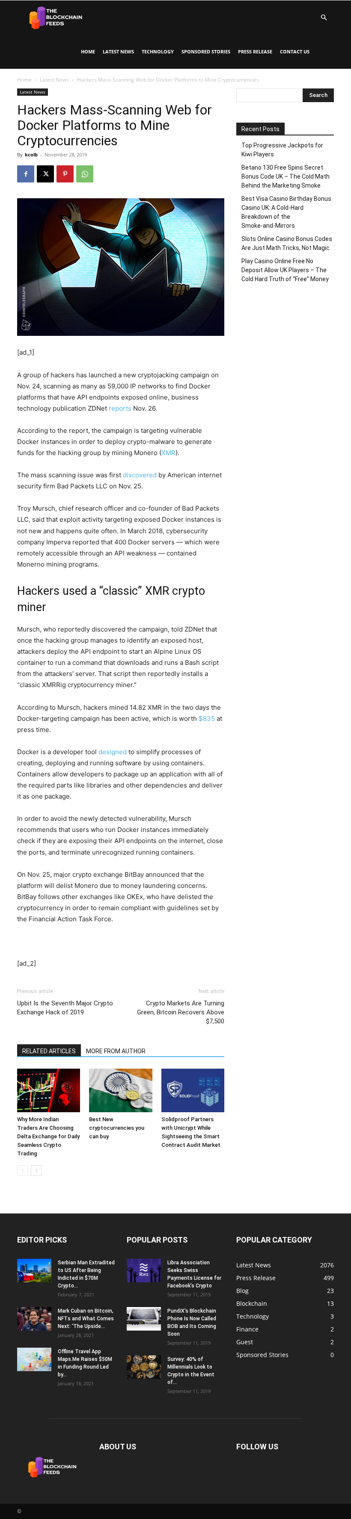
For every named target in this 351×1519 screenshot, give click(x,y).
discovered (140, 475)
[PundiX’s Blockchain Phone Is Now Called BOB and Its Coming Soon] (144, 1319)
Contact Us (294, 51)
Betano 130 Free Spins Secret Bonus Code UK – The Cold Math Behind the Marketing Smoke (285, 176)
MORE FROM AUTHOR (116, 1051)
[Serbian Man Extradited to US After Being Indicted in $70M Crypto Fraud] (34, 1270)
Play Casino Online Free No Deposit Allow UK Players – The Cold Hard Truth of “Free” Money (285, 270)
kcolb (31, 154)
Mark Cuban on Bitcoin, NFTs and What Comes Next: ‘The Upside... (86, 1318)
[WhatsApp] (84, 173)
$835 (207, 718)
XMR (168, 453)
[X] (45, 173)
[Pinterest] (65, 173)
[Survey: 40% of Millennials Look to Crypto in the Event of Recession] (144, 1367)
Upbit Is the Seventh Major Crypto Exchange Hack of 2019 (65, 1007)
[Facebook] (25, 173)
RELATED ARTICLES (49, 1051)
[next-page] (36, 1170)
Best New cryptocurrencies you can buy (116, 1128)
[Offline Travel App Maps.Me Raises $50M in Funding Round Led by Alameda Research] (34, 1359)
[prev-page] (22, 1170)
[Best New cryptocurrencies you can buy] (120, 1090)
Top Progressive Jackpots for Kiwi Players (282, 150)
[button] (323, 18)
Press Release (255, 51)
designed (112, 752)
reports (120, 408)
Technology (158, 51)
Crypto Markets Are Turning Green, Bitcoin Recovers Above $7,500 (180, 1012)
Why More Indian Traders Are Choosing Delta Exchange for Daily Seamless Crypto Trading (48, 1136)
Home (88, 51)
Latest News (118, 51)
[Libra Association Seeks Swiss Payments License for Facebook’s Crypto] (144, 1270)
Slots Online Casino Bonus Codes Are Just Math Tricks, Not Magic (286, 243)
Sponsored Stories (205, 51)
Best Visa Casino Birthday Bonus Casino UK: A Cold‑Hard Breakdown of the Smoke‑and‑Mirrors (286, 212)
